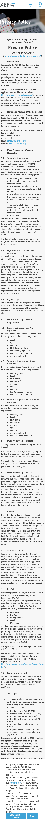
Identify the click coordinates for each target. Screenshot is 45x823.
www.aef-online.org (17, 143)
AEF (30, 7)
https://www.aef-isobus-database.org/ (23, 56)
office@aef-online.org (16, 141)
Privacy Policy (15, 782)
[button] (16, 816)
